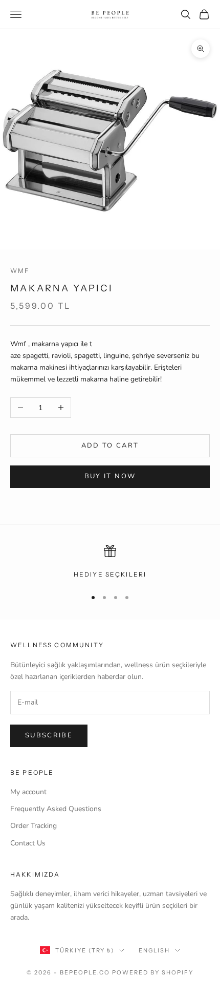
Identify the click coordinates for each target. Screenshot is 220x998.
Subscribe (49, 735)
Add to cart (110, 445)
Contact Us (28, 843)
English (154, 950)
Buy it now (110, 476)
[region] (110, 562)
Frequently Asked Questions (55, 809)
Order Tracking (33, 826)
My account (28, 792)
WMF (19, 270)
